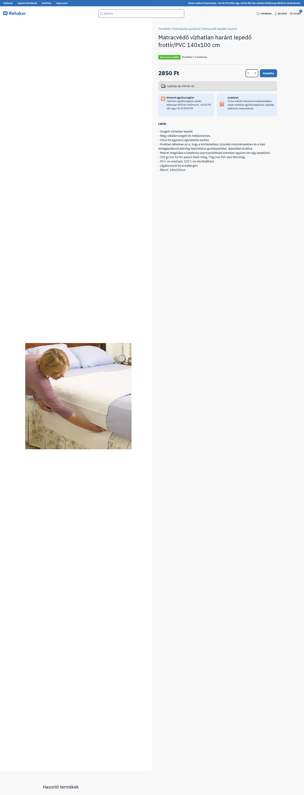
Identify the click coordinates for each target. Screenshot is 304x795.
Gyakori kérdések (27, 3)
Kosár (297, 13)
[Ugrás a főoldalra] (14, 14)
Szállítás (46, 3)
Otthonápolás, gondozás (186, 28)
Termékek (266, 13)
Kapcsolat (62, 3)
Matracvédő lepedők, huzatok (220, 28)
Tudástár (8, 3)
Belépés (282, 13)
